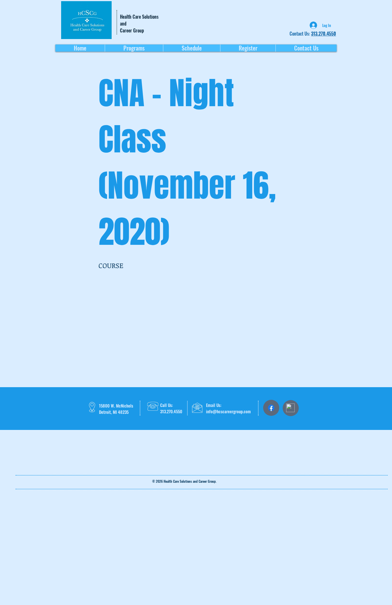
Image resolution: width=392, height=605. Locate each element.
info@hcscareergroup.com (228, 411)
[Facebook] (271, 408)
